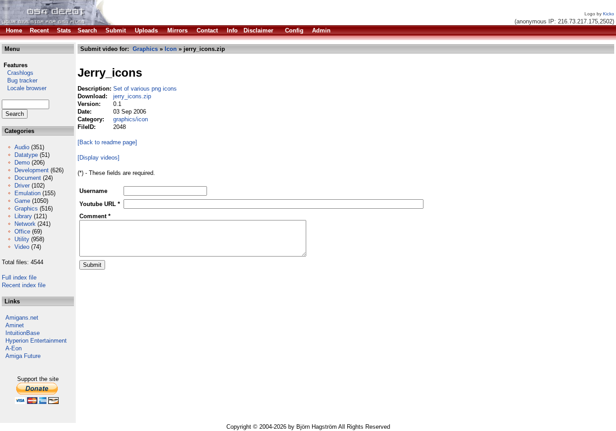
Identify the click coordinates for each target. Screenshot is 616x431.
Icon (171, 49)
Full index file (19, 277)
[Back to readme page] (107, 142)
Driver (22, 185)
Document (27, 177)
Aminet (14, 325)
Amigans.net (21, 317)
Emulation (27, 193)
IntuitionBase (22, 333)
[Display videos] (99, 157)
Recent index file (24, 285)
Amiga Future (23, 356)
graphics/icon (130, 119)
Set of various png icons (145, 88)
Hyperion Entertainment (36, 340)
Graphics (26, 208)
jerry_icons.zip (132, 96)
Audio (21, 147)
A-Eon (13, 348)
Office (22, 231)
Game (22, 200)
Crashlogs (17, 72)
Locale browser (24, 88)
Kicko (608, 13)
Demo (22, 162)
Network (25, 223)
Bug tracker (19, 80)
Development (31, 170)
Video (21, 246)
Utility (21, 239)
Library (23, 216)
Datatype (26, 154)
